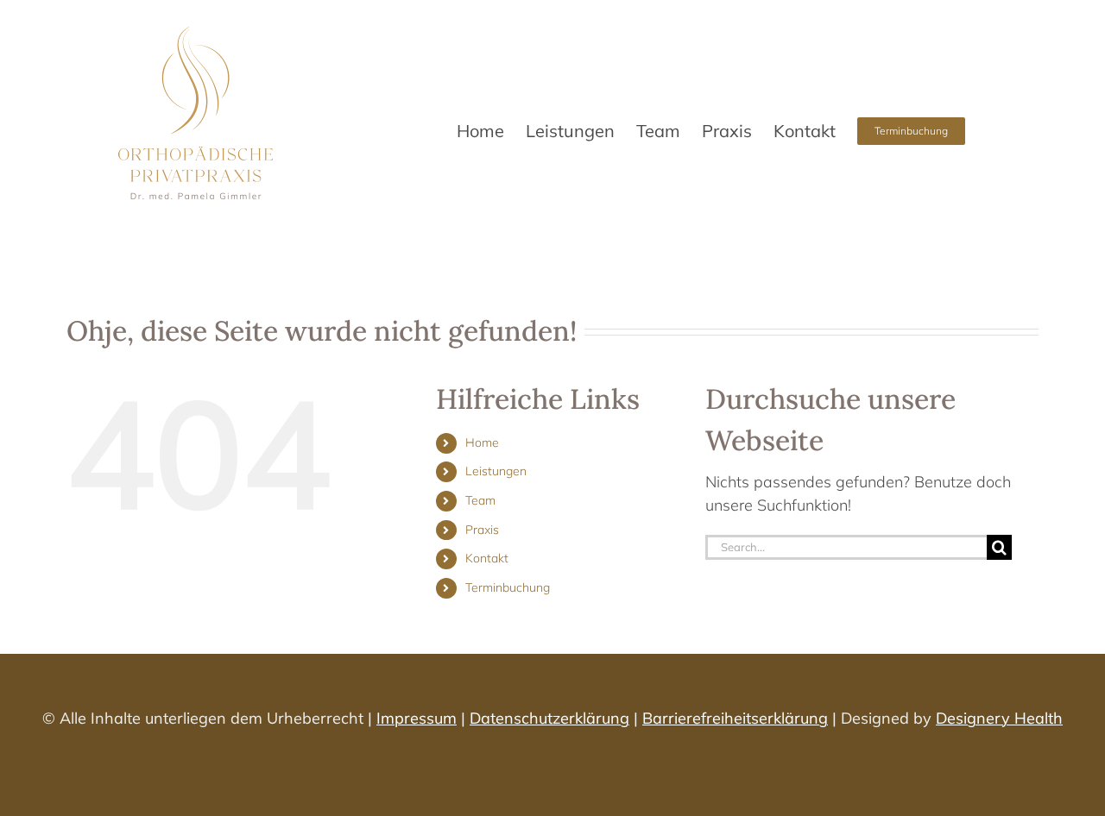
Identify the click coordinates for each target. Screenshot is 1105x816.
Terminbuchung (507, 587)
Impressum (416, 718)
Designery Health (999, 718)
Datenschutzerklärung (549, 718)
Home (482, 442)
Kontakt (486, 558)
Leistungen (496, 471)
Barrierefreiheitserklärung (735, 718)
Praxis (482, 529)
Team (480, 500)
